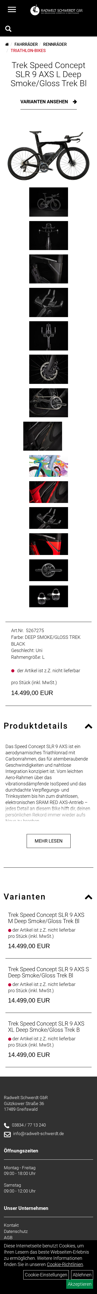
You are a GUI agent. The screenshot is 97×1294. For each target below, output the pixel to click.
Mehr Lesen (49, 841)
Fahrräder (26, 44)
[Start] (7, 44)
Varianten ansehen (44, 101)
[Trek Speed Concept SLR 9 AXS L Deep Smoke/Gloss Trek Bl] (48, 152)
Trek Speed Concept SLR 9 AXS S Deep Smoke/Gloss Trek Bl (48, 972)
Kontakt (11, 1225)
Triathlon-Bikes (28, 50)
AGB (8, 1237)
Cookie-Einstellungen (46, 1274)
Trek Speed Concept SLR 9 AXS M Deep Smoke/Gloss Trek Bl (46, 918)
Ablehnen (82, 1274)
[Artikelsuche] (8, 29)
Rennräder (55, 44)
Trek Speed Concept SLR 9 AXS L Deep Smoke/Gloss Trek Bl (49, 74)
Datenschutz (16, 1231)
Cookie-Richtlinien (65, 1264)
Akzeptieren (80, 1284)
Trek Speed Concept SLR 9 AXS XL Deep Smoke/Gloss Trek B (46, 1026)
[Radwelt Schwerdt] (58, 10)
